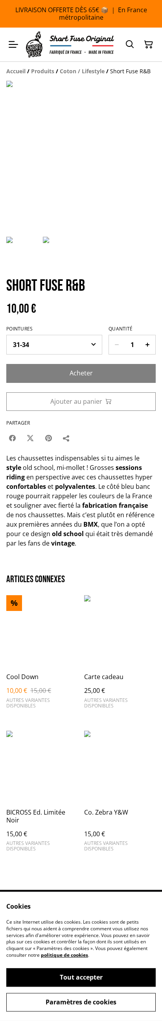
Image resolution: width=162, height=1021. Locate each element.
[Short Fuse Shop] (70, 44)
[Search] (129, 44)
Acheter (81, 373)
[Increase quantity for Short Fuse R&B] (148, 345)
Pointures (19, 329)
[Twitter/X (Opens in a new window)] (30, 438)
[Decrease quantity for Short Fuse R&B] (117, 345)
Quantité (121, 329)
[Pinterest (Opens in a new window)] (48, 438)
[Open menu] (13, 44)
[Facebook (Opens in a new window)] (12, 438)
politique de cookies (64, 955)
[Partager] (66, 438)
